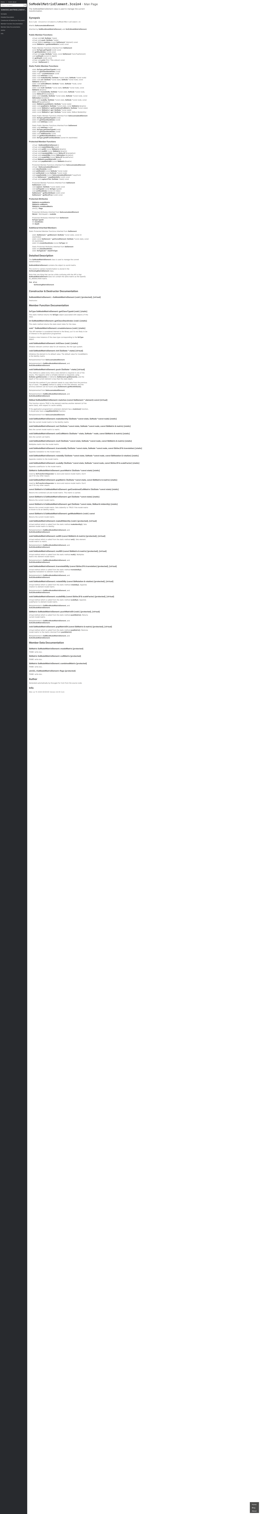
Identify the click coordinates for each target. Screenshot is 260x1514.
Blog (253, 1508)
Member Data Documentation (10, 27)
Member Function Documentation (12, 24)
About (254, 1511)
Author (3, 30)
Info (2, 33)
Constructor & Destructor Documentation (14, 20)
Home (254, 1504)
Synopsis (4, 14)
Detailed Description (7, 17)
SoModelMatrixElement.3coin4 (14, 10)
